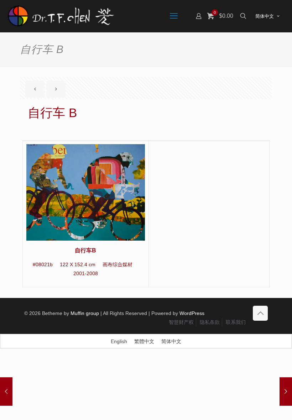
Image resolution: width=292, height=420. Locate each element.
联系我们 (236, 322)
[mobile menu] (174, 16)
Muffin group (85, 313)
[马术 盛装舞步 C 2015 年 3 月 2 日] (286, 391)
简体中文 (264, 16)
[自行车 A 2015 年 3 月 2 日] (6, 391)
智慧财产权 (181, 322)
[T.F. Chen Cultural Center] (60, 16)
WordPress (191, 313)
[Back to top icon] (260, 313)
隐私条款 (210, 322)
